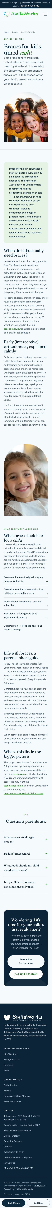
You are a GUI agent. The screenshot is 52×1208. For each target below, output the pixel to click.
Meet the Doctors (12, 1101)
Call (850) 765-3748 (30, 6)
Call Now (38, 1203)
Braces (15, 32)
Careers (8, 1146)
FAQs (6, 1070)
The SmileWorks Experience (17, 1130)
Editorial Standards (25, 1189)
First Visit (8, 1065)
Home (6, 32)
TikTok (27, 1194)
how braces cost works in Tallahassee (23, 793)
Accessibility (9, 1189)
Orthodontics (10, 1085)
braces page (20, 774)
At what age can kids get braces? (19, 839)
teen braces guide (13, 785)
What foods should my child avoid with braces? (21, 868)
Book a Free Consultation (26, 961)
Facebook (8, 1194)
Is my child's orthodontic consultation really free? (19, 884)
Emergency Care (12, 1059)
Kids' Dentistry (11, 1054)
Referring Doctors (13, 1141)
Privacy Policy (39, 1186)
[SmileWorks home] (21, 14)
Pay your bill (10, 1163)
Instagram (18, 1194)
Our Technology (12, 1136)
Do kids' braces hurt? (17, 853)
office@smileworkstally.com (18, 1157)
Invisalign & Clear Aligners (17, 1096)
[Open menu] (45, 14)
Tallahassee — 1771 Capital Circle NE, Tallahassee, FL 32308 (22, 1118)
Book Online (13, 1203)
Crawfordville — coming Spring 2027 (22, 1125)
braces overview (12, 328)
